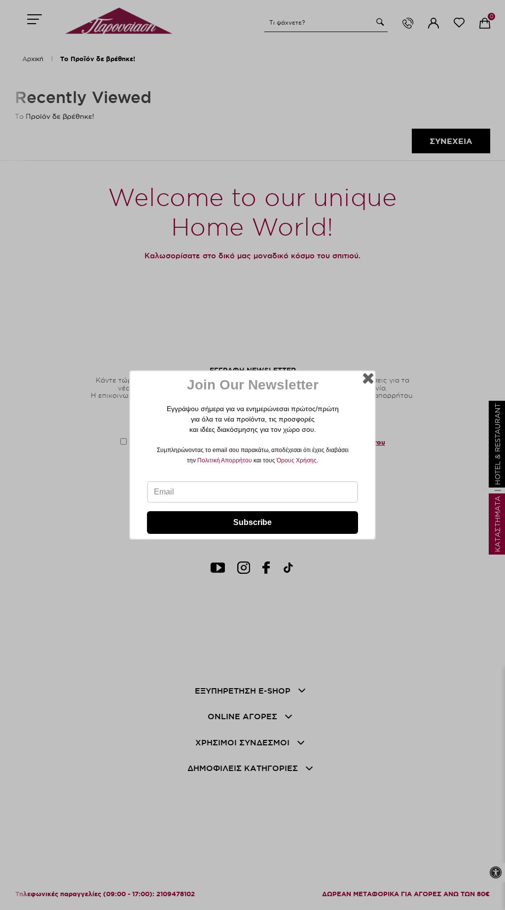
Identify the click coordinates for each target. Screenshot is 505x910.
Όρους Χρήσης (297, 460)
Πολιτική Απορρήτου (224, 460)
